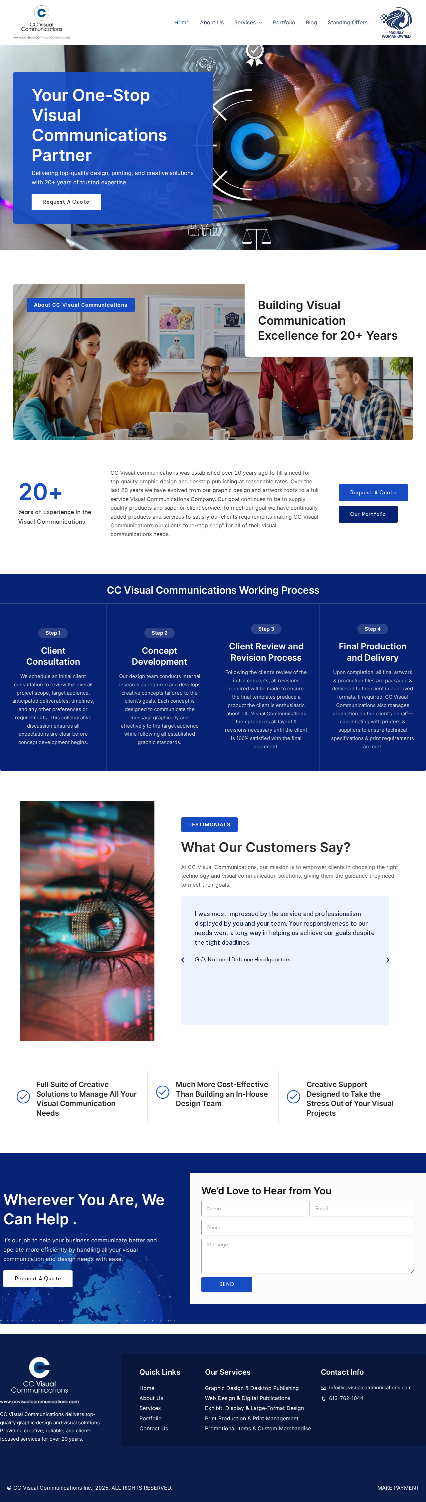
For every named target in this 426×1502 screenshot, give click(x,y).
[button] (259, 22)
